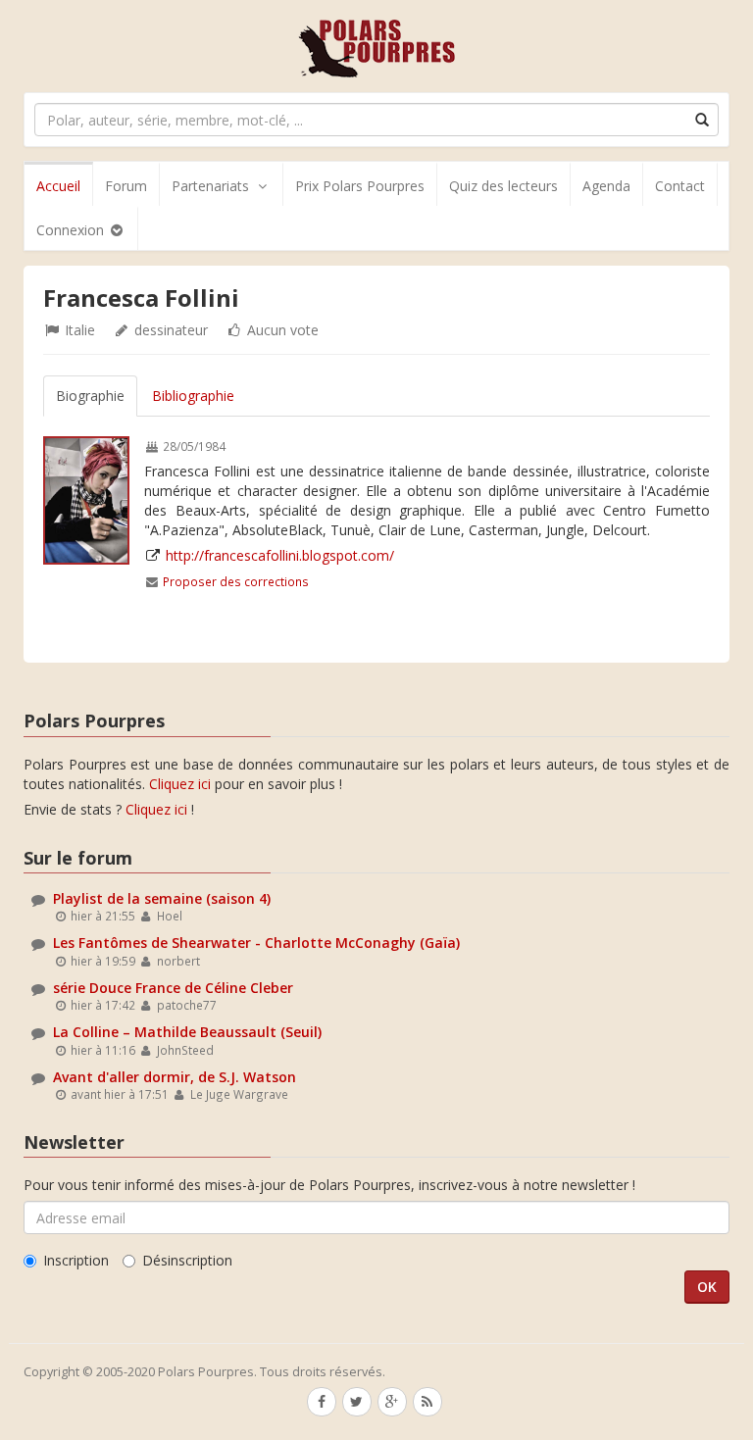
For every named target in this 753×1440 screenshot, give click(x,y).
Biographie (90, 395)
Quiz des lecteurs (503, 185)
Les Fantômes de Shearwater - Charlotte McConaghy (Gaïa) (256, 942)
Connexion (72, 230)
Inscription (76, 1260)
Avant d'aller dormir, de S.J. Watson (174, 1077)
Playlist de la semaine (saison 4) (162, 898)
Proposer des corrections (236, 581)
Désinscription (187, 1260)
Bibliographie (193, 395)
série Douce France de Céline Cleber (173, 987)
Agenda (606, 185)
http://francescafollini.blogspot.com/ (280, 555)
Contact (680, 185)
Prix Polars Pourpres (360, 185)
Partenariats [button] (210, 185)
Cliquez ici (180, 783)
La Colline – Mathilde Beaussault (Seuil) (187, 1031)
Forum (126, 185)
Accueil (58, 185)
